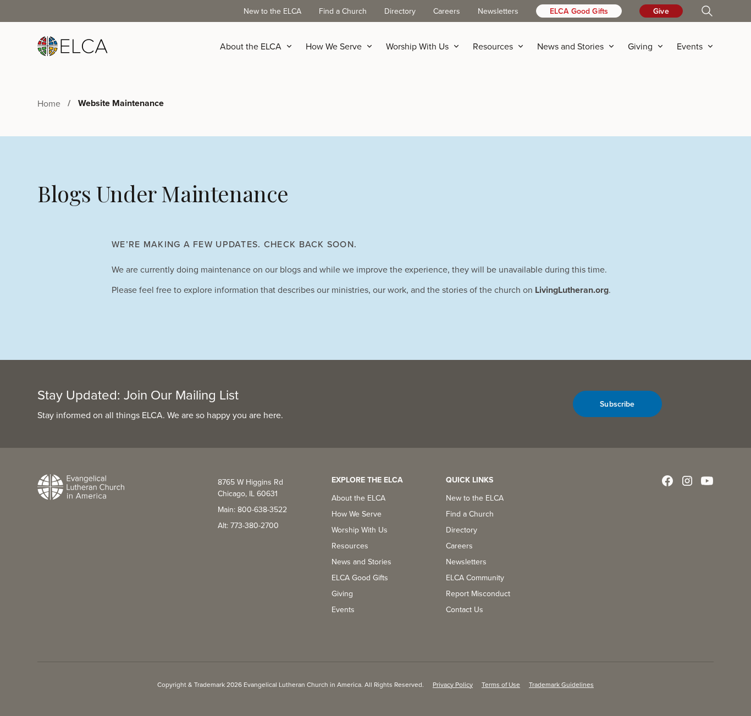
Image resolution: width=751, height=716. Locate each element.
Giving (342, 593)
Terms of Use (501, 684)
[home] (72, 46)
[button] (259, 46)
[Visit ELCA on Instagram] (687, 480)
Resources (350, 545)
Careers (446, 10)
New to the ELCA (272, 10)
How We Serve (357, 513)
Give (661, 10)
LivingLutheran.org (572, 290)
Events (343, 609)
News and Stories (361, 561)
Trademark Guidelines (561, 684)
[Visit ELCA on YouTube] (707, 480)
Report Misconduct (478, 593)
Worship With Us (360, 529)
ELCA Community (475, 577)
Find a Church (343, 10)
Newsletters (498, 10)
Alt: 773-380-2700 (248, 525)
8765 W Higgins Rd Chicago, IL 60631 (250, 487)
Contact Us (464, 609)
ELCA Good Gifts (579, 10)
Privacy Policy (453, 684)
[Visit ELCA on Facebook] (667, 480)
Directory (400, 10)
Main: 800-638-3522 (252, 509)
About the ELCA (358, 497)
